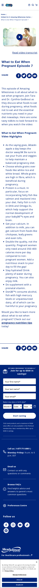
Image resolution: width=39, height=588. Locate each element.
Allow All (19, 580)
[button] (2, 5)
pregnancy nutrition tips (17, 322)
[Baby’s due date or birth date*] (34, 406)
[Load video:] (19, 37)
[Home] (9, 5)
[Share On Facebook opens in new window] (18, 75)
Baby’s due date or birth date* (14, 402)
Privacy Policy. (9, 571)
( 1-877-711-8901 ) (22, 448)
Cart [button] (36, 5)
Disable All (19, 585)
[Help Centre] (29, 5)
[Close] (36, 562)
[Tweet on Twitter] (24, 75)
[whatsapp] (29, 75)
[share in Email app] (34, 75)
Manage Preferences (19, 575)
